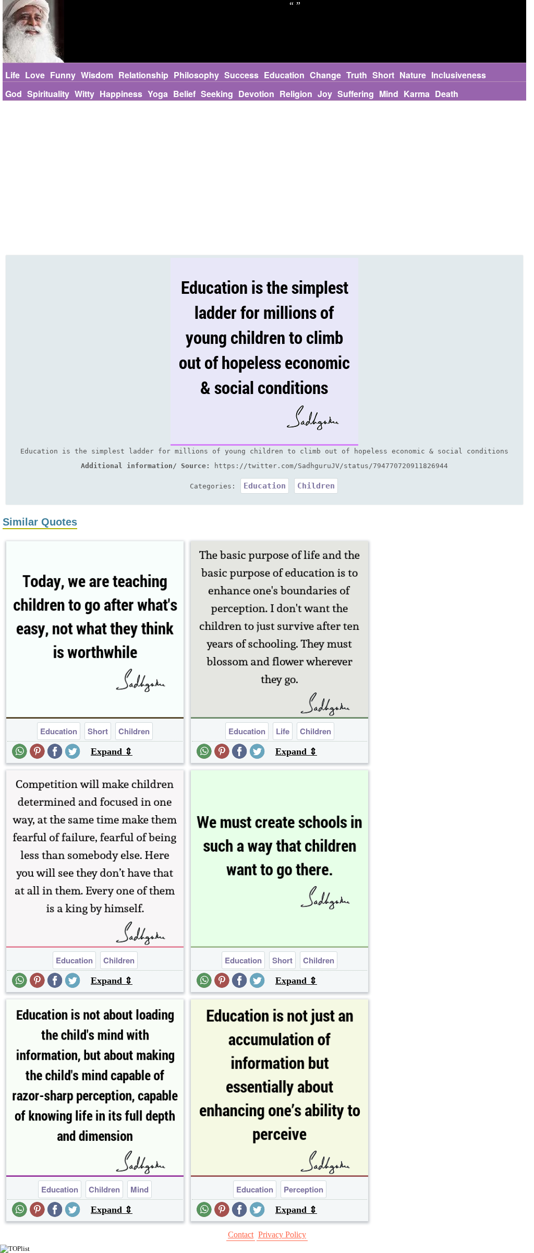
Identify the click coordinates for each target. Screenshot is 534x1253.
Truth (356, 75)
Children (316, 486)
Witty (84, 94)
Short (383, 75)
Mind (388, 94)
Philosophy (196, 75)
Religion (296, 94)
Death (446, 94)
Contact (240, 1234)
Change (325, 75)
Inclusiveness (458, 75)
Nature (412, 75)
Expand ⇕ (111, 751)
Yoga (158, 94)
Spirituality (48, 94)
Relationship (143, 75)
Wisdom (97, 75)
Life (12, 75)
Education (284, 75)
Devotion (256, 94)
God (13, 94)
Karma (417, 94)
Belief (184, 94)
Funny (63, 75)
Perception (303, 1189)
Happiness (121, 94)
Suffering (355, 94)
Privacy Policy (282, 1234)
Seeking (217, 94)
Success (241, 75)
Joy (325, 94)
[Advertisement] (264, 179)
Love (35, 75)
